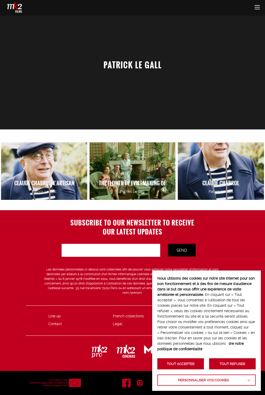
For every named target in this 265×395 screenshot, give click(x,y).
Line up (54, 316)
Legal (117, 324)
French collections (128, 316)
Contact (55, 324)
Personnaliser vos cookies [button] (203, 380)
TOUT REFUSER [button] (232, 364)
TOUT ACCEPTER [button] (181, 364)
